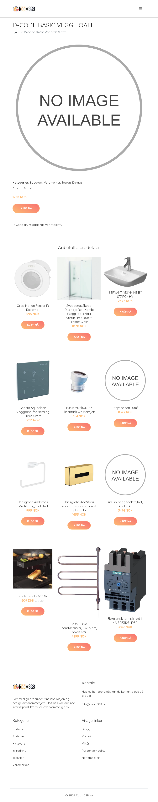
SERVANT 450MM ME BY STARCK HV (125, 295)
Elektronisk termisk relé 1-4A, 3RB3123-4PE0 (125, 621)
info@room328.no (94, 704)
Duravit (77, 182)
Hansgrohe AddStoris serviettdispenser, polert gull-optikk (79, 506)
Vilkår (85, 743)
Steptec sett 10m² (125, 408)
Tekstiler (18, 758)
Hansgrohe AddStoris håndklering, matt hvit (33, 504)
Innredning (19, 750)
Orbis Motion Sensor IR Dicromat (33, 308)
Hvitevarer (20, 743)
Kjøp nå (26, 208)
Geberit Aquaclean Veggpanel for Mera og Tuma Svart (32, 412)
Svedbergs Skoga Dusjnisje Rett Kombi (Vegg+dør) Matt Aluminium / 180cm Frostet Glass (79, 314)
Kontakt (87, 736)
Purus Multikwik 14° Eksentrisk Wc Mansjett (79, 410)
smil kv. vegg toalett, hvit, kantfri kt (125, 504)
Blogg (86, 729)
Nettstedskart (91, 758)
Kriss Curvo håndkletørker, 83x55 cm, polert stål (79, 628)
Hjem (16, 32)
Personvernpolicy (93, 750)
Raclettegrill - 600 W (32, 596)
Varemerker (52, 182)
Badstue (18, 736)
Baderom (36, 182)
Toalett (66, 182)
